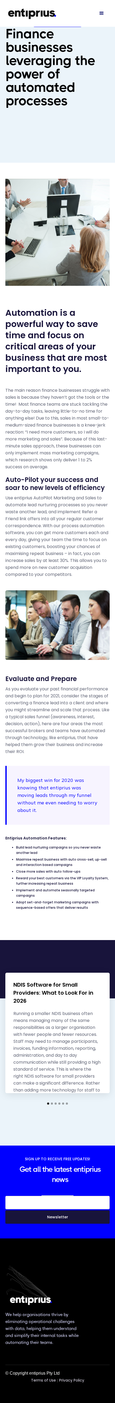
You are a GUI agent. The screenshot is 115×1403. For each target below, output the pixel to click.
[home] (32, 13)
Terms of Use (43, 1380)
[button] (102, 13)
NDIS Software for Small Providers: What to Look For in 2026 (53, 993)
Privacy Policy (71, 1380)
